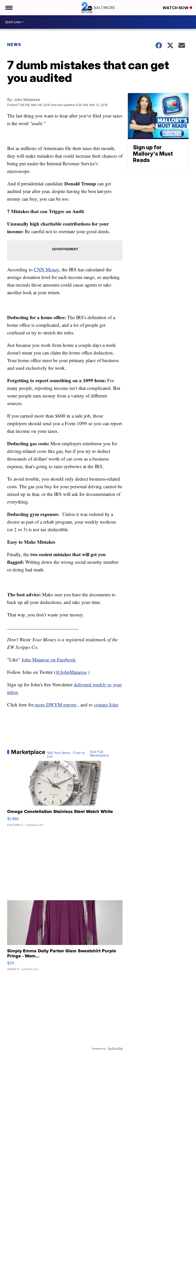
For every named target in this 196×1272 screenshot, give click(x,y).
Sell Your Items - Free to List (66, 754)
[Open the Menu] (8, 7)
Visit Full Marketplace (99, 753)
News (14, 44)
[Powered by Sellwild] (115, 1049)
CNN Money (46, 269)
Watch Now (176, 7)
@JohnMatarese (71, 672)
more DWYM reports (55, 704)
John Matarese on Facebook (48, 659)
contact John (106, 704)
